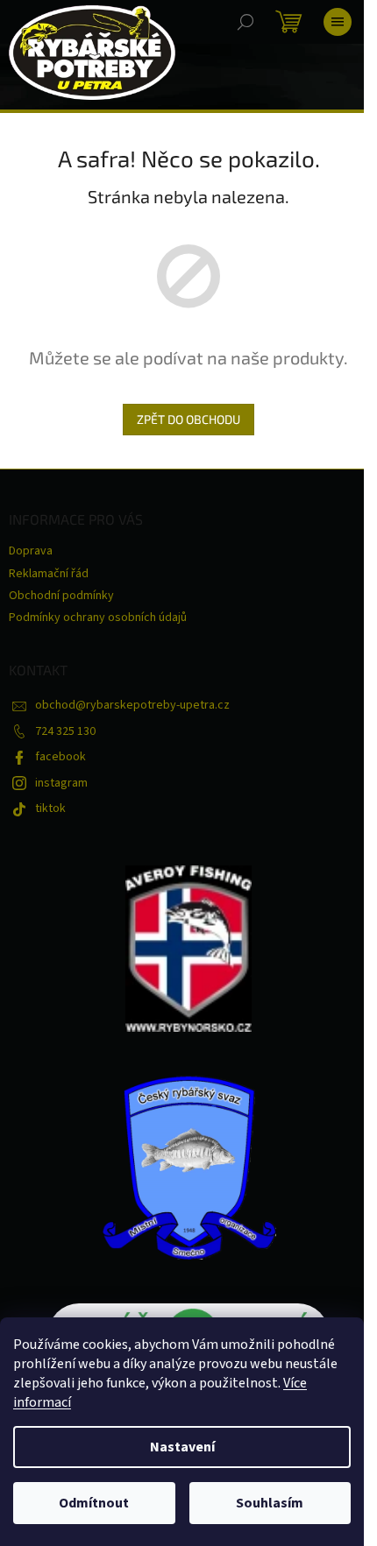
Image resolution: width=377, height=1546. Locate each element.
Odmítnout (94, 1503)
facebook (60, 757)
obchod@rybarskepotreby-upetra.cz (132, 705)
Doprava (31, 551)
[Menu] (337, 21)
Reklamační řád (49, 573)
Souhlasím (269, 1503)
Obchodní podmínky (61, 595)
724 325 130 (65, 731)
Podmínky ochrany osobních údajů (98, 617)
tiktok (50, 808)
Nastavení (182, 1447)
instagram (61, 783)
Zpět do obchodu (188, 419)
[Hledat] (245, 21)
